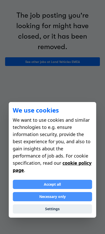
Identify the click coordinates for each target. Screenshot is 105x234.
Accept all (52, 184)
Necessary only (52, 196)
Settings (52, 208)
